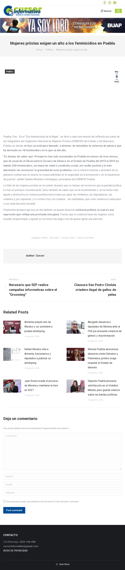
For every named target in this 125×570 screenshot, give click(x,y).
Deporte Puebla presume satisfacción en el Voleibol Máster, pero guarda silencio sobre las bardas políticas (104, 387)
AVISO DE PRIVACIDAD (15, 550)
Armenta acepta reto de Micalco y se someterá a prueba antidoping (38, 326)
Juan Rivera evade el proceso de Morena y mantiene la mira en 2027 (41, 385)
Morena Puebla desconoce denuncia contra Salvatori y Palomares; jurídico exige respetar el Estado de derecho (103, 358)
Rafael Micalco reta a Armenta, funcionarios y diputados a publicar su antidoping (37, 356)
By (54, 237)
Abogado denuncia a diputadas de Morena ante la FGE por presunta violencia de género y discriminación (105, 328)
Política (9, 71)
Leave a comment (85, 237)
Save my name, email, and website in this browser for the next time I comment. (42, 501)
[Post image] (12, 327)
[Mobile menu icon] (118, 11)
